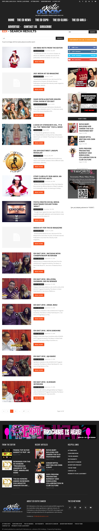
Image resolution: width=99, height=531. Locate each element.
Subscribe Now (46, 1)
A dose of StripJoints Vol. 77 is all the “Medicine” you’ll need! (48, 126)
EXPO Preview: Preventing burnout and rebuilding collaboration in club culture (87, 154)
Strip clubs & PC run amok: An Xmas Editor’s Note (47, 177)
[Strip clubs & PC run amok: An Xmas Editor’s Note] (16, 185)
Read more (39, 61)
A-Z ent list (56, 1)
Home (11, 20)
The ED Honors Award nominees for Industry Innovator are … (21, 482)
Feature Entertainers (40, 104)
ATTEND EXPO (35, 1)
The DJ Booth (38, 130)
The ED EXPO (41, 20)
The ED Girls (79, 20)
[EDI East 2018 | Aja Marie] (16, 365)
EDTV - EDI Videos (38, 258)
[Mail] (89, 1)
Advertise (13, 27)
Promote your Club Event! (77, 473)
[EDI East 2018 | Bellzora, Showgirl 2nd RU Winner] (16, 288)
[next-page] (28, 411)
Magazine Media (38, 76)
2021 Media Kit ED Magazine (46, 73)
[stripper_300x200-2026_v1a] (82, 77)
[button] (79, 1)
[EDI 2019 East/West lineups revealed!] (16, 161)
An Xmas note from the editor (48, 48)
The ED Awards (73, 456)
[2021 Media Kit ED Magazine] (16, 83)
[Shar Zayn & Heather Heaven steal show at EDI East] (16, 108)
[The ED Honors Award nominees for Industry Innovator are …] (7, 482)
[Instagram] (85, 1)
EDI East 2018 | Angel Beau (45, 305)
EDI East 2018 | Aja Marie (44, 356)
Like (94, 47)
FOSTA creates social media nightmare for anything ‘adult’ (46, 204)
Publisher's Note (39, 51)
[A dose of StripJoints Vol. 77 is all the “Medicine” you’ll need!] (16, 134)
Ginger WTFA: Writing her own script (87, 139)
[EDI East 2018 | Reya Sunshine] (16, 340)
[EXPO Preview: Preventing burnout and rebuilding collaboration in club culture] (73, 152)
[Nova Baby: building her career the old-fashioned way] (73, 128)
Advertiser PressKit (75, 465)
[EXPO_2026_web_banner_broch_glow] (49, 432)
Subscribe (46, 27)
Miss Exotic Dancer (74, 462)
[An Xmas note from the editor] (16, 57)
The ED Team (72, 468)
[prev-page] (3, 411)
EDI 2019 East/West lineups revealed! (45, 152)
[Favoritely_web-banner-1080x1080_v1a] (82, 184)
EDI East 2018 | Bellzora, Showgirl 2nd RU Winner (45, 280)
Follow (93, 51)
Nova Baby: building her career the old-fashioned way (86, 127)
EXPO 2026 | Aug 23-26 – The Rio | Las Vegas (15, 1)
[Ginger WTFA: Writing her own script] (73, 141)
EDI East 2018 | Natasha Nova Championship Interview (47, 254)
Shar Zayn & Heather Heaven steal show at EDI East (47, 100)
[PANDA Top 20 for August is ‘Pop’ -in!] (7, 454)
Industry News (38, 155)
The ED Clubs (60, 20)
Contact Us (30, 27)
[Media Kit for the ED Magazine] (16, 237)
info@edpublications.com (41, 516)
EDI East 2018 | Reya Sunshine (46, 330)
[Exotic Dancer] (49, 10)
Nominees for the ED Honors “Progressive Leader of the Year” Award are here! (21, 467)
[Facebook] (82, 1)
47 (24, 411)
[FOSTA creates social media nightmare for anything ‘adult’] (16, 211)
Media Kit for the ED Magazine (47, 228)
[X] (92, 1)
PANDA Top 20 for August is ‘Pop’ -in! (21, 451)
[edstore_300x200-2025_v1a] (82, 103)
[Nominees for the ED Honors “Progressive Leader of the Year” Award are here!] (7, 465)
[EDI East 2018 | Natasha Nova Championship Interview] (16, 263)
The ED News (24, 20)
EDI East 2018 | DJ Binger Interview (44, 383)
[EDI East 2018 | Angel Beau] (16, 314)
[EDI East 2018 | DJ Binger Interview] (16, 391)
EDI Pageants (72, 459)
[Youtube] (95, 1)
